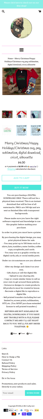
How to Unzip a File (11, 357)
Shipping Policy (9, 366)
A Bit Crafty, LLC (28, 406)
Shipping (11, 169)
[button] (21, 166)
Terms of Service (10, 369)
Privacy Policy (8, 372)
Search (5, 354)
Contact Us (7, 360)
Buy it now (21, 188)
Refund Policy (8, 363)
